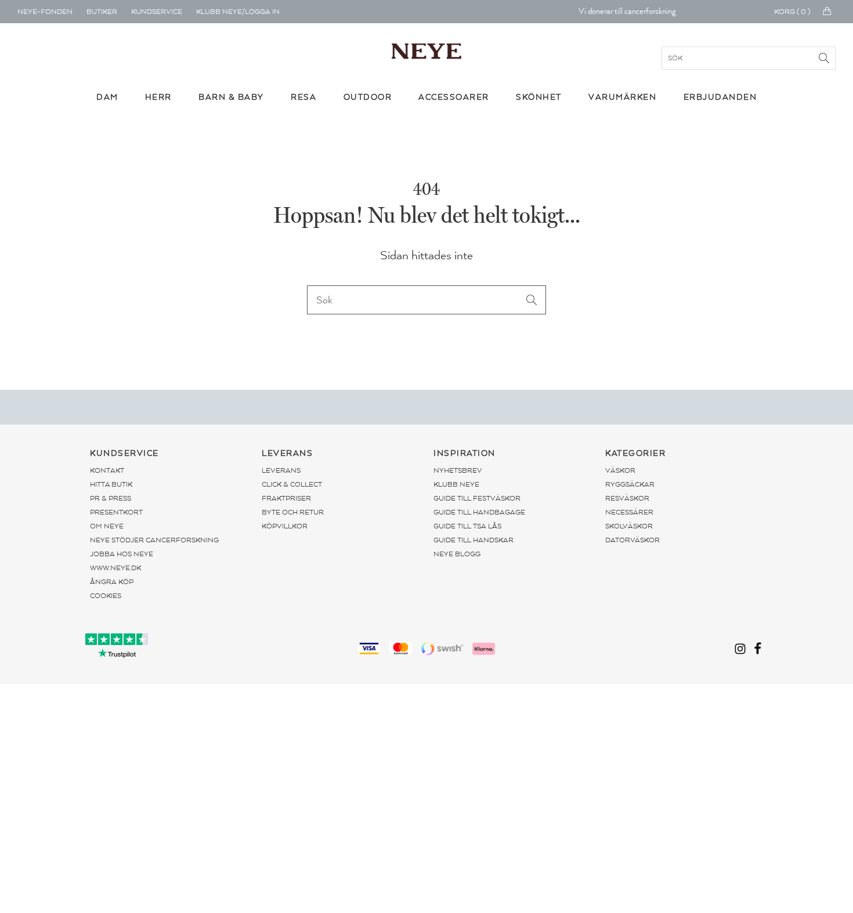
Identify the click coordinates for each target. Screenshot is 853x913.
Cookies (105, 596)
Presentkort (116, 512)
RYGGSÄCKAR (630, 484)
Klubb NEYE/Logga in (238, 12)
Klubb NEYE (456, 484)
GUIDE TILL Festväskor (477, 498)
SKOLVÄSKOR (629, 526)
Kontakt (107, 470)
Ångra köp (111, 582)
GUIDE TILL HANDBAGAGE (479, 512)
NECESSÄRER (629, 512)
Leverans (281, 470)
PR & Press (110, 498)
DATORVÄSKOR (632, 540)
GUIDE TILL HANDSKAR (473, 540)
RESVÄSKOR (627, 498)
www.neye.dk (115, 568)
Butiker (101, 12)
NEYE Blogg (456, 554)
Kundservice (156, 12)
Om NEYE (107, 526)
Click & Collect (292, 484)
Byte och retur (293, 512)
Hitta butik (111, 484)
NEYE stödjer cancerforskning (154, 540)
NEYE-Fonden (45, 12)
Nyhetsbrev (457, 470)
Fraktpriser (286, 498)
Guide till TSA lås (467, 526)
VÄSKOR (620, 470)
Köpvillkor (285, 526)
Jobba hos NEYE (121, 554)
